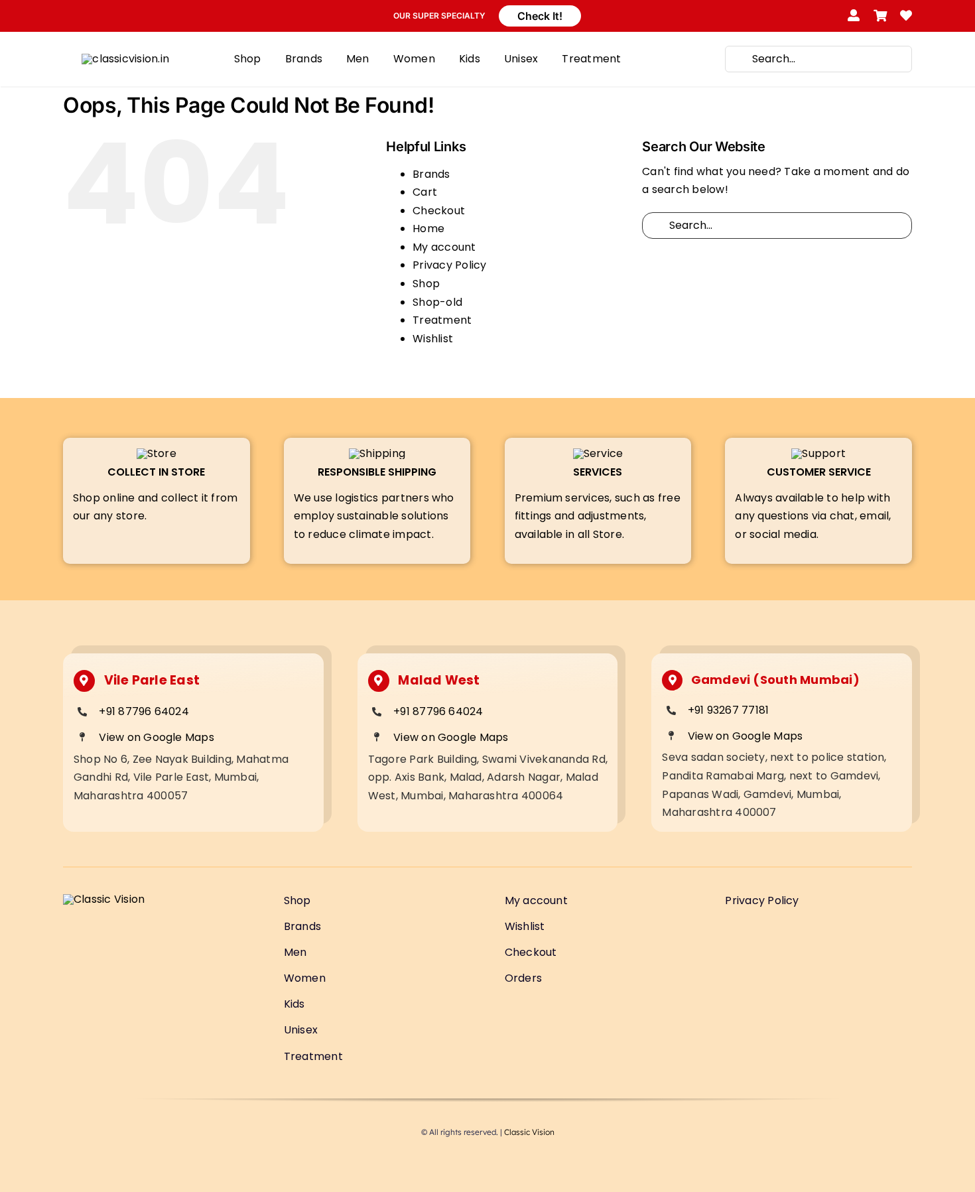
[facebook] (68, 16)
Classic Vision (529, 1132)
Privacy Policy (449, 265)
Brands (431, 174)
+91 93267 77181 (728, 710)
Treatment (442, 320)
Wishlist (433, 338)
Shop (426, 283)
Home (428, 228)
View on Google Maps (156, 737)
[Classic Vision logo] (125, 58)
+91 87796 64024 (144, 711)
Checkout (439, 210)
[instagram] (92, 16)
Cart (425, 192)
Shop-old (437, 302)
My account (444, 247)
